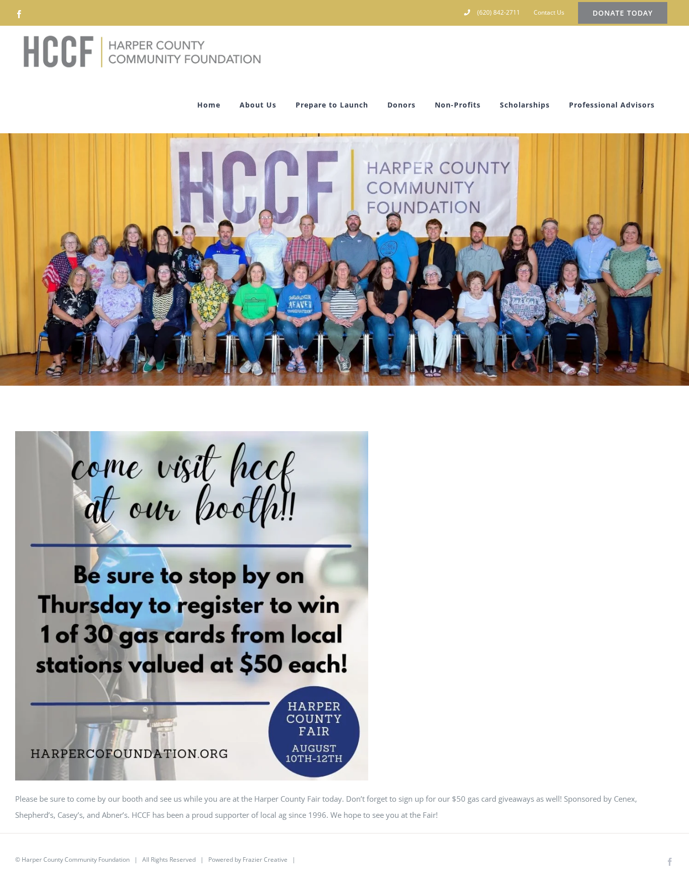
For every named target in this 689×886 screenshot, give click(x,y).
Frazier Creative (265, 859)
